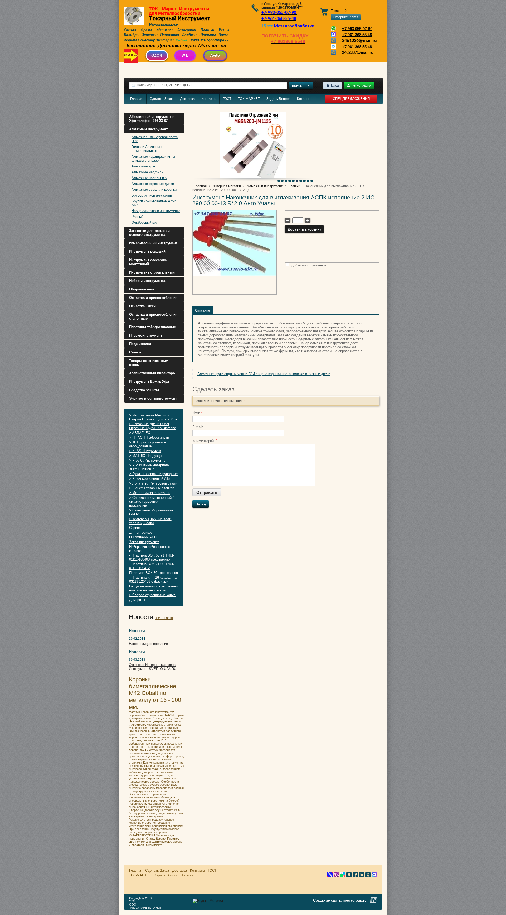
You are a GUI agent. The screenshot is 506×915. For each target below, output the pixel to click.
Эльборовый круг (145, 222)
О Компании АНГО (143, 537)
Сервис (135, 528)
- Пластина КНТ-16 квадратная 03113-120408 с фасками (153, 579)
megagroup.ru (355, 900)
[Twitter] (361, 876)
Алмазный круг (143, 166)
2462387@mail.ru (357, 52)
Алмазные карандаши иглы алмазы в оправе (153, 158)
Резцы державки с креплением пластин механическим (153, 588)
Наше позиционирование (148, 644)
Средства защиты (144, 390)
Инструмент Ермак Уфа (149, 382)
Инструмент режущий (147, 251)
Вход (335, 85)
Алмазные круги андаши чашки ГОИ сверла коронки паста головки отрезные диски (263, 374)
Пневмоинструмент (145, 335)
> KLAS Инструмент (145, 451)
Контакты (208, 99)
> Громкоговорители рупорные (153, 474)
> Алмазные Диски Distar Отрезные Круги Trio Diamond (152, 426)
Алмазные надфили (147, 172)
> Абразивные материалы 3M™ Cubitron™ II (149, 467)
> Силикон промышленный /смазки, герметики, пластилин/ (151, 501)
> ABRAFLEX (139, 433)
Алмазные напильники (149, 178)
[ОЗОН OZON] (330, 876)
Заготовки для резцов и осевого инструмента (149, 233)
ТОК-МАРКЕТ (249, 99)
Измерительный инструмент (153, 243)
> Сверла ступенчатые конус (152, 595)
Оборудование (141, 289)
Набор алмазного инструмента (156, 211)
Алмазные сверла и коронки (154, 189)
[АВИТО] (342, 876)
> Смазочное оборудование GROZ (151, 512)
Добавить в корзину (304, 229)
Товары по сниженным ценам (148, 363)
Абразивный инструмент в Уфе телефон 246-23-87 (151, 119)
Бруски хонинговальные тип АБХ (154, 203)
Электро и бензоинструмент (153, 398)
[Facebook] (355, 876)
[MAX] (374, 876)
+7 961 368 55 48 (357, 35)
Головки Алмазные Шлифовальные (147, 149)
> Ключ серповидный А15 (149, 479)
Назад (200, 504)
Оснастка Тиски (142, 306)
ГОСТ (227, 99)
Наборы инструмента (147, 281)
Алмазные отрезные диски (153, 184)
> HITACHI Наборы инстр (149, 437)
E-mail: (199, 427)
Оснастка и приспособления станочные (153, 316)
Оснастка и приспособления (153, 298)
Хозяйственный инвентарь (152, 373)
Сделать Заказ (161, 99)
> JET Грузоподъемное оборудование (147, 444)
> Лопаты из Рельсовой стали (153, 483)
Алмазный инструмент (148, 129)
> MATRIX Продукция (146, 456)
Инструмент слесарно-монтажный (148, 262)
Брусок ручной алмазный (152, 195)
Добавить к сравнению (308, 265)
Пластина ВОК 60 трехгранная (153, 573)
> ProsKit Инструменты (147, 460)
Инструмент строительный (152, 272)
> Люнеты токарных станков (151, 488)
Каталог (303, 99)
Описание (202, 310)
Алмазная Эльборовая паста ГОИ (155, 139)
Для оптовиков (141, 532)
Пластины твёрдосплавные (152, 327)
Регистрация (361, 85)
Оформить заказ (345, 17)
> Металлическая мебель (149, 493)
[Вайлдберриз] (336, 876)
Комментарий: (204, 441)
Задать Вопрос (278, 99)
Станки (135, 352)
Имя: (197, 413)
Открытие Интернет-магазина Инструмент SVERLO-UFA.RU (152, 667)
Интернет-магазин (226, 186)
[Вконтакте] (349, 876)
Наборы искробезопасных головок (149, 549)
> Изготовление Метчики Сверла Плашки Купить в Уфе (153, 417)
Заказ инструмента (144, 542)
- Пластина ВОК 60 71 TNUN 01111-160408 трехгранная (151, 557)
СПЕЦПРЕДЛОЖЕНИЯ (351, 99)
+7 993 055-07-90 (357, 29)
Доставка (187, 99)
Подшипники (140, 344)
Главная (136, 99)
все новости (164, 618)
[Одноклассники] (368, 876)
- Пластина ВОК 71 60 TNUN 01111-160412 (151, 566)
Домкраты (137, 600)
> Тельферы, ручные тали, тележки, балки (150, 521)
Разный (137, 217)
